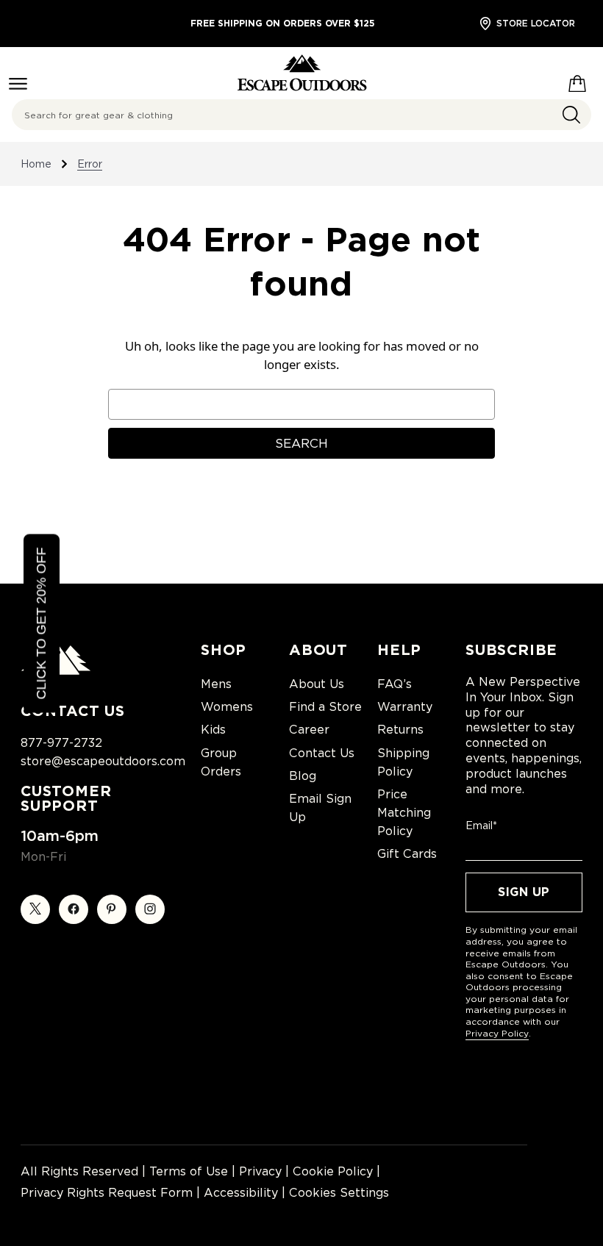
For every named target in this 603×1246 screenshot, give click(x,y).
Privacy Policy (497, 1033)
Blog (302, 776)
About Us (316, 684)
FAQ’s (394, 684)
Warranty (404, 707)
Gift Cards (407, 854)
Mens (216, 684)
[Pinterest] (111, 909)
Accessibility (241, 1193)
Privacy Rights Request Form (107, 1193)
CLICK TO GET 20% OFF (41, 623)
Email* (481, 825)
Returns (400, 730)
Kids (213, 730)
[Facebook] (73, 909)
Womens (227, 707)
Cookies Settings (339, 1193)
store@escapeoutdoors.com (103, 761)
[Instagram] (150, 909)
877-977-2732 (61, 743)
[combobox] (301, 114)
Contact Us (321, 753)
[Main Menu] (18, 83)
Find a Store (325, 707)
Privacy (260, 1171)
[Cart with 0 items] (577, 80)
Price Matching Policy (404, 812)
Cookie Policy (333, 1171)
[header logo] (302, 73)
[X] (35, 909)
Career (309, 730)
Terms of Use (188, 1171)
